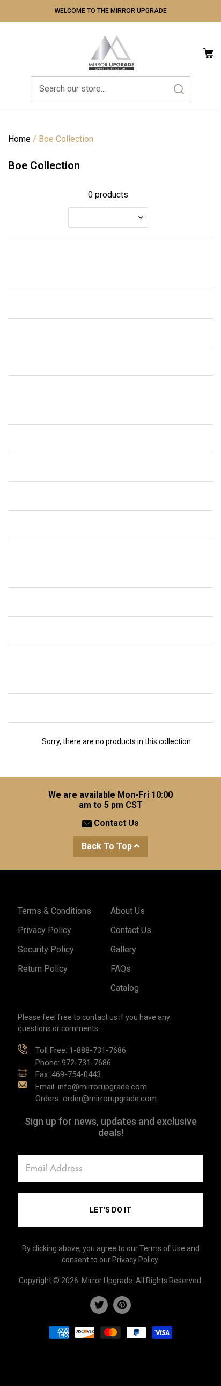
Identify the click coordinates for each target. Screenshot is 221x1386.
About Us (127, 911)
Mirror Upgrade (107, 1280)
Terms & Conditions (54, 911)
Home (19, 139)
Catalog (124, 988)
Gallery (123, 949)
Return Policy (43, 969)
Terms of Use (162, 1248)
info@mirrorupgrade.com (102, 1087)
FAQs (120, 969)
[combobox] (110, 89)
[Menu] (13, 53)
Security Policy (46, 949)
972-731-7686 (86, 1062)
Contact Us (115, 823)
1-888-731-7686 (97, 1050)
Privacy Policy (44, 930)
